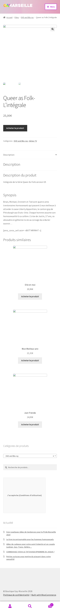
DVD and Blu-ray (27, 17)
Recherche (30, 606)
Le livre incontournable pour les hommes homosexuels (30, 539)
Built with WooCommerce (43, 594)
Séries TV (33, 141)
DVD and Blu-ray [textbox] (29, 456)
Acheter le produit (15, 128)
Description (8, 154)
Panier (46, 604)
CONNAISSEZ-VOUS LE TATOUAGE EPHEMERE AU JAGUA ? (30, 551)
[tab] (30, 155)
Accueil (9, 17)
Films (17, 17)
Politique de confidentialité (16, 594)
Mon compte (10, 606)
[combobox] (30, 456)
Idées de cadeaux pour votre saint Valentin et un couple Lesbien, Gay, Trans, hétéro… (30, 545)
